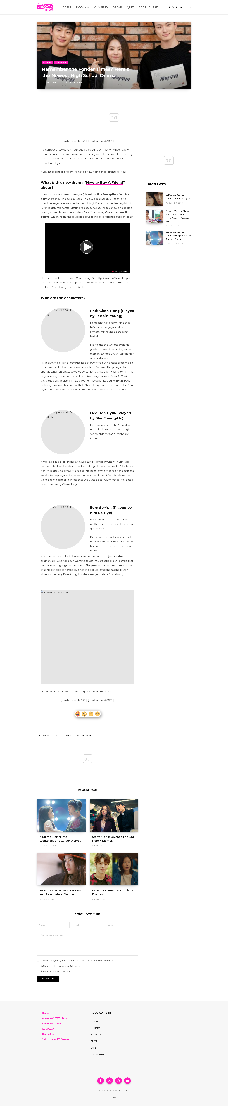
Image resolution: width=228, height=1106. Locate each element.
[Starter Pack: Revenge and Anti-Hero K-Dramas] (114, 815)
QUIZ (93, 1048)
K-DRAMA (95, 1028)
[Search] (189, 7)
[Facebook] (100, 1080)
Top (114, 1098)
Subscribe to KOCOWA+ (55, 1039)
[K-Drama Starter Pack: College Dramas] (114, 869)
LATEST (94, 1021)
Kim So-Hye (100, 513)
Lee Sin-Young (108, 316)
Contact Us (48, 1034)
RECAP (94, 1041)
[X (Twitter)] (109, 1080)
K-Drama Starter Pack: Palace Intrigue (178, 197)
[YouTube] (127, 1080)
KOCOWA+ (48, 1029)
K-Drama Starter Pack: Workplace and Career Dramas (178, 235)
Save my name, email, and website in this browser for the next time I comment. (77, 960)
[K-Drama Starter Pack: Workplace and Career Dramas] (61, 815)
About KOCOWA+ (52, 1023)
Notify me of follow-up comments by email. (60, 966)
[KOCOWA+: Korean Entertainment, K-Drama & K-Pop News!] (46, 7)
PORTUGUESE (97, 1054)
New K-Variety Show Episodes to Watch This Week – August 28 (177, 216)
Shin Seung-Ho (109, 418)
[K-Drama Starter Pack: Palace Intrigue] (156, 199)
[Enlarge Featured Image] (114, 55)
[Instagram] (118, 1080)
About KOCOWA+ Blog (55, 1018)
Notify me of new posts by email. (55, 971)
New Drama (61, 63)
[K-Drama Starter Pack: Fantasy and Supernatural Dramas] (61, 869)
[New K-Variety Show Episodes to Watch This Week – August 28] (156, 218)
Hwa (47, 82)
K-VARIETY (96, 1034)
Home (45, 1013)
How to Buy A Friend (104, 182)
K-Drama (47, 63)
